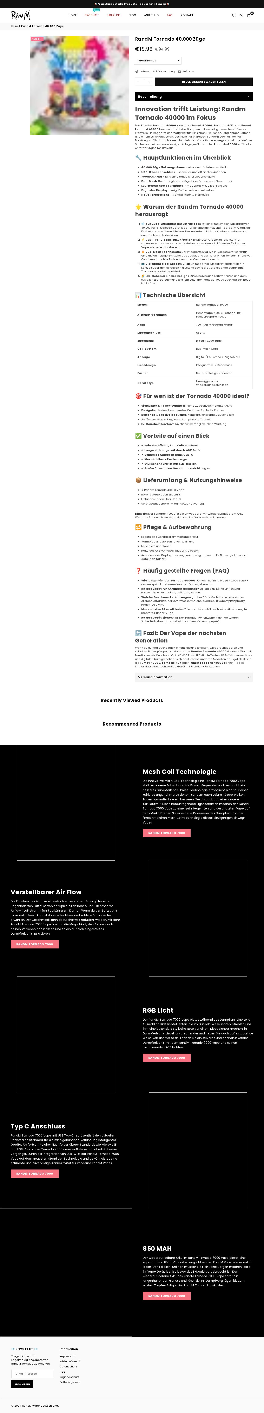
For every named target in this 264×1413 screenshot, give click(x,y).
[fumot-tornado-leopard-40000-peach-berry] (19, 117)
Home (73, 15)
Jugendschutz (69, 1377)
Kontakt (187, 15)
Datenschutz (68, 1366)
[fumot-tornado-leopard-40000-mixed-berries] (19, 70)
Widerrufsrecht (70, 1361)
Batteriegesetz (70, 1382)
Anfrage (188, 71)
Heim (14, 26)
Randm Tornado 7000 (166, 833)
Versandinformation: (155, 677)
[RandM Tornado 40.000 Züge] (19, 47)
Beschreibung (150, 96)
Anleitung (151, 15)
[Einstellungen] (241, 15)
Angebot (37, 39)
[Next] (20, 132)
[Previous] (20, 39)
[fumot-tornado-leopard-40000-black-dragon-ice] (19, 94)
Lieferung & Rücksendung (157, 71)
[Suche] (234, 15)
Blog (132, 15)
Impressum (67, 1356)
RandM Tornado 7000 (34, 944)
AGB (62, 1372)
